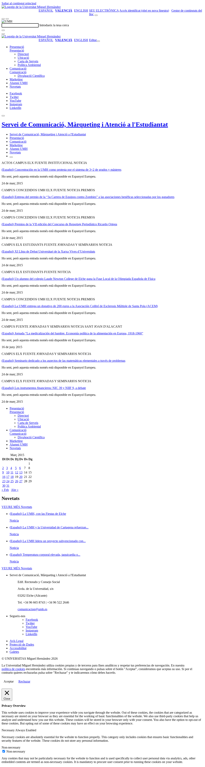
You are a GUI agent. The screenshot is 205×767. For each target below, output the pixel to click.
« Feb (5, 490)
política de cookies (13, 669)
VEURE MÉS (17, 507)
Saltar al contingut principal (19, 3)
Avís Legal (16, 641)
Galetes (14, 651)
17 (7, 476)
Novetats (15, 86)
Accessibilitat (18, 648)
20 (20, 476)
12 (16, 472)
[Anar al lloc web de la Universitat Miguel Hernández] (31, 7)
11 (11, 472)
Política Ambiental (29, 65)
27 (20, 481)
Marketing (16, 79)
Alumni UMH (19, 83)
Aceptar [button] (9, 681)
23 (3, 481)
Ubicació (23, 57)
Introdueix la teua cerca (54, 25)
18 (12, 476)
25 (12, 481)
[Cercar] (3, 30)
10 (7, 472)
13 (20, 472)
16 (3, 476)
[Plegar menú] (98, 41)
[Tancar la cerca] (3, 34)
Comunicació (18, 68)
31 (7, 485)
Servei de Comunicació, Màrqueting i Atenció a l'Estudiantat (85, 124)
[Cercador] (96, 15)
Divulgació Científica (31, 75)
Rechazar (24, 681)
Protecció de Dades (22, 644)
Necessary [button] (8, 730)
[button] (17, 50)
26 (16, 481)
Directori (23, 54)
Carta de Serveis (28, 61)
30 (3, 485)
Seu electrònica (104, 10)
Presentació (17, 47)
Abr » (14, 490)
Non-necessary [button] (11, 747)
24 (7, 481)
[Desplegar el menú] (7, 18)
